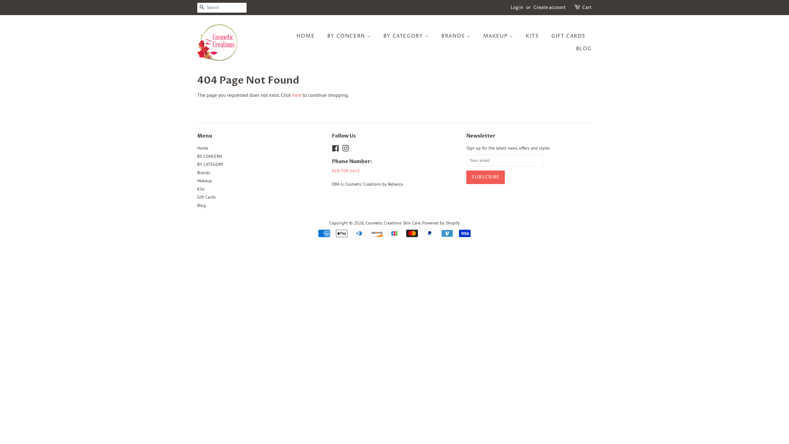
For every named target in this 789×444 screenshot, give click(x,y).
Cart (587, 7)
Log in (517, 7)
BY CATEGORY (404, 36)
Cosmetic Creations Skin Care (393, 223)
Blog (584, 48)
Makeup (496, 36)
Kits (532, 36)
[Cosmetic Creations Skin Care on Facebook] (335, 149)
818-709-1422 (346, 171)
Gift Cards (568, 36)
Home (305, 36)
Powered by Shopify (441, 223)
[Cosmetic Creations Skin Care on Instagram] (345, 149)
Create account (549, 7)
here (296, 95)
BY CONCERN (347, 36)
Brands (454, 36)
